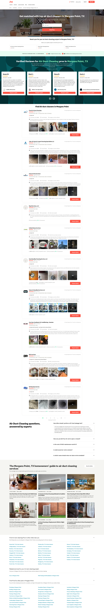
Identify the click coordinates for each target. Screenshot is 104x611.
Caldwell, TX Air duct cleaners (44, 546)
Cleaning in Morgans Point (43, 596)
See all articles (89, 466)
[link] (4, 89)
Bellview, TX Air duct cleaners (44, 551)
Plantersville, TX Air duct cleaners (45, 544)
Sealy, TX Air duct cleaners (73, 555)
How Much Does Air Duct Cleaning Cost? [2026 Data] (23, 494)
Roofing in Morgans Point (14, 589)
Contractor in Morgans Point (73, 596)
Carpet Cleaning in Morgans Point (74, 598)
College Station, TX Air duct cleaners (17, 546)
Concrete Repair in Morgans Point (45, 600)
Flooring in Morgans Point (43, 598)
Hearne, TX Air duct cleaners (73, 544)
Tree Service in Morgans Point (15, 596)
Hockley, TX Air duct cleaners (44, 564)
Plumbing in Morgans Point (15, 587)
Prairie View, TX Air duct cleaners (16, 564)
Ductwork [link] (20, 7)
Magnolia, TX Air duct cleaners (44, 559)
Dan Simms (11, 519)
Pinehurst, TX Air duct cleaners (73, 546)
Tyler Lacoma (12, 491)
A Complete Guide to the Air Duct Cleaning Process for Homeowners (80, 522)
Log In (85, 1)
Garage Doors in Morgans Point (45, 591)
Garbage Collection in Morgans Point (46, 602)
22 (61, 417)
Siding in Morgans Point (72, 589)
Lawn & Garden (21, 4)
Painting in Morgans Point (43, 607)
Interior (11, 4)
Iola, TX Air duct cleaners (43, 548)
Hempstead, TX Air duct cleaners (16, 559)
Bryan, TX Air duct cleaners (15, 557)
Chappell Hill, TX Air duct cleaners (16, 553)
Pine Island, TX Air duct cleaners (16, 561)
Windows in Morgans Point (72, 600)
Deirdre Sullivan (71, 491)
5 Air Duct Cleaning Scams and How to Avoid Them (22, 522)
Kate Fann (69, 519)
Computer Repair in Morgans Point (74, 602)
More (26, 4)
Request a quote (13, 92)
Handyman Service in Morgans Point (46, 593)
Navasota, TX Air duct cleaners (16, 551)
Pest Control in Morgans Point (44, 589)
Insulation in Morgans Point (73, 587)
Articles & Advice (31, 4)
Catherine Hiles (41, 491)
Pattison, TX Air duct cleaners (73, 557)
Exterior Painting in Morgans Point (45, 604)
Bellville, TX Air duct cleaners (44, 553)
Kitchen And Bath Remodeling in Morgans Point (19, 598)
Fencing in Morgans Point (14, 593)
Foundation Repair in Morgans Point (46, 587)
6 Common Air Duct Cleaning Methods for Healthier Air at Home (51, 494)
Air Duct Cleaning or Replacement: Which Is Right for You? (51, 522)
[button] (33, 126)
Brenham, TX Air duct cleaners (16, 548)
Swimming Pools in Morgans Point (16, 604)
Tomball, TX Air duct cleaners (73, 553)
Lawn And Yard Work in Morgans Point (17, 602)
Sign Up (91, 1)
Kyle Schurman (41, 519)
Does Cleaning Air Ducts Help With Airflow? (78, 494)
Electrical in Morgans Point (15, 591)
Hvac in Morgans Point (14, 575)
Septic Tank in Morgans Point (73, 593)
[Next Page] (65, 418)
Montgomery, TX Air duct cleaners (45, 561)
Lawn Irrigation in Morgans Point (74, 604)
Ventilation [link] (15, 7)
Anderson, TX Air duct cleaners (16, 555)
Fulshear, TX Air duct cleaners (73, 559)
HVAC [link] (10, 7)
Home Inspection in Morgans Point (74, 607)
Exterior (15, 4)
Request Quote (75, 134)
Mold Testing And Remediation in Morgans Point (48, 575)
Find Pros (52, 30)
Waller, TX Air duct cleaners (44, 555)
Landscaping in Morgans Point (16, 600)
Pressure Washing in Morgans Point (74, 591)
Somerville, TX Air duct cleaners (16, 544)
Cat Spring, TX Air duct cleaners (74, 551)
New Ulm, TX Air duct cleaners (44, 557)
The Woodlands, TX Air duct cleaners (75, 548)
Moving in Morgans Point (14, 607)
